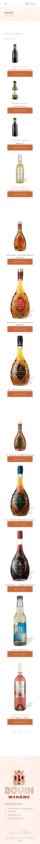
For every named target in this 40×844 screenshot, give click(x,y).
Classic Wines (16, 67)
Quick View (20, 74)
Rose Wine (25, 715)
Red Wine (25, 67)
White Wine (25, 103)
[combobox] (15, 39)
